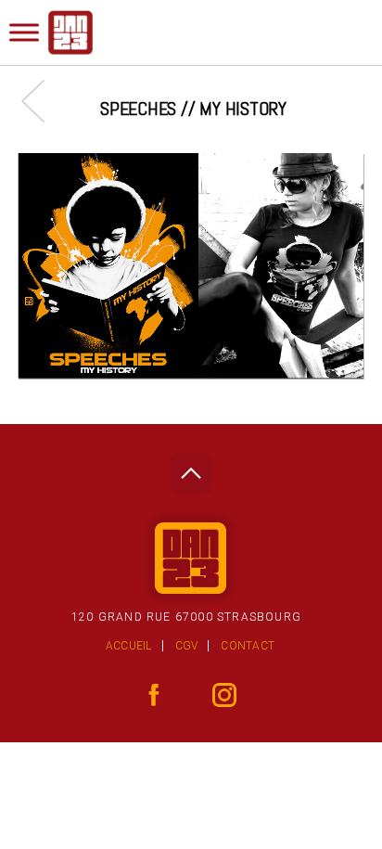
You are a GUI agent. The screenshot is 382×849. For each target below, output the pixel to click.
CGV (186, 645)
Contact (247, 645)
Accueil (129, 645)
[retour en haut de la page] (190, 468)
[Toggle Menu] (24, 32)
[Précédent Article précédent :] (42, 100)
